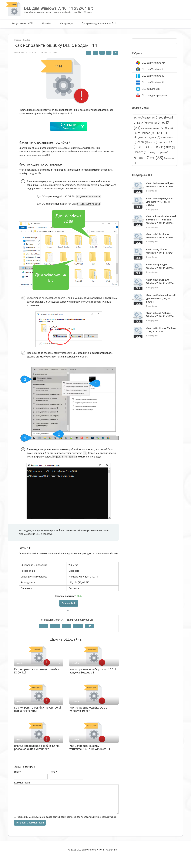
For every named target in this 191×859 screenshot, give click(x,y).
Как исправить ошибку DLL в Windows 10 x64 (88, 709)
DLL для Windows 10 (153, 75)
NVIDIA (142, 142)
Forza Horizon (144, 132)
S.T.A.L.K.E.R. (152, 147)
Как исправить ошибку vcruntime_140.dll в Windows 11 (89, 747)
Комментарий (22, 782)
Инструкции (66, 23)
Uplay (163, 152)
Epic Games (146, 129)
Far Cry (167, 128)
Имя (17, 772)
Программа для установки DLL (99, 23)
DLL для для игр (151, 88)
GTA (161, 133)
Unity (154, 152)
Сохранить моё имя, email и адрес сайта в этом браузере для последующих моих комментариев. (67, 817)
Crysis (152, 122)
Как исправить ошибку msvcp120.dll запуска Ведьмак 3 (93, 671)
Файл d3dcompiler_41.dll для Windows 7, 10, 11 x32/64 (159, 202)
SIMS (170, 147)
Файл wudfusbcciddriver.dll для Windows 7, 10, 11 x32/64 (160, 298)
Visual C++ (148, 157)
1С (137, 117)
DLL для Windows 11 (153, 82)
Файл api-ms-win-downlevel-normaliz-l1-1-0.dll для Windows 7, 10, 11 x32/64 (161, 219)
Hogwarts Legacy (147, 137)
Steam (142, 152)
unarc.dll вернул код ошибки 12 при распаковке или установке (37, 747)
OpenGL (153, 142)
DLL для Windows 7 (152, 69)
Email (53, 772)
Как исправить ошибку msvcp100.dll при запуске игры (37, 709)
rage (162, 143)
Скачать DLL (69, 603)
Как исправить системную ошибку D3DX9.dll (36, 671)
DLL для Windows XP (153, 62)
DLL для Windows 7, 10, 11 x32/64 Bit (58, 8)
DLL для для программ (154, 95)
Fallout (156, 129)
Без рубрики (152, 191)
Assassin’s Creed (154, 117)
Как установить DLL (22, 23)
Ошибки (46, 23)
